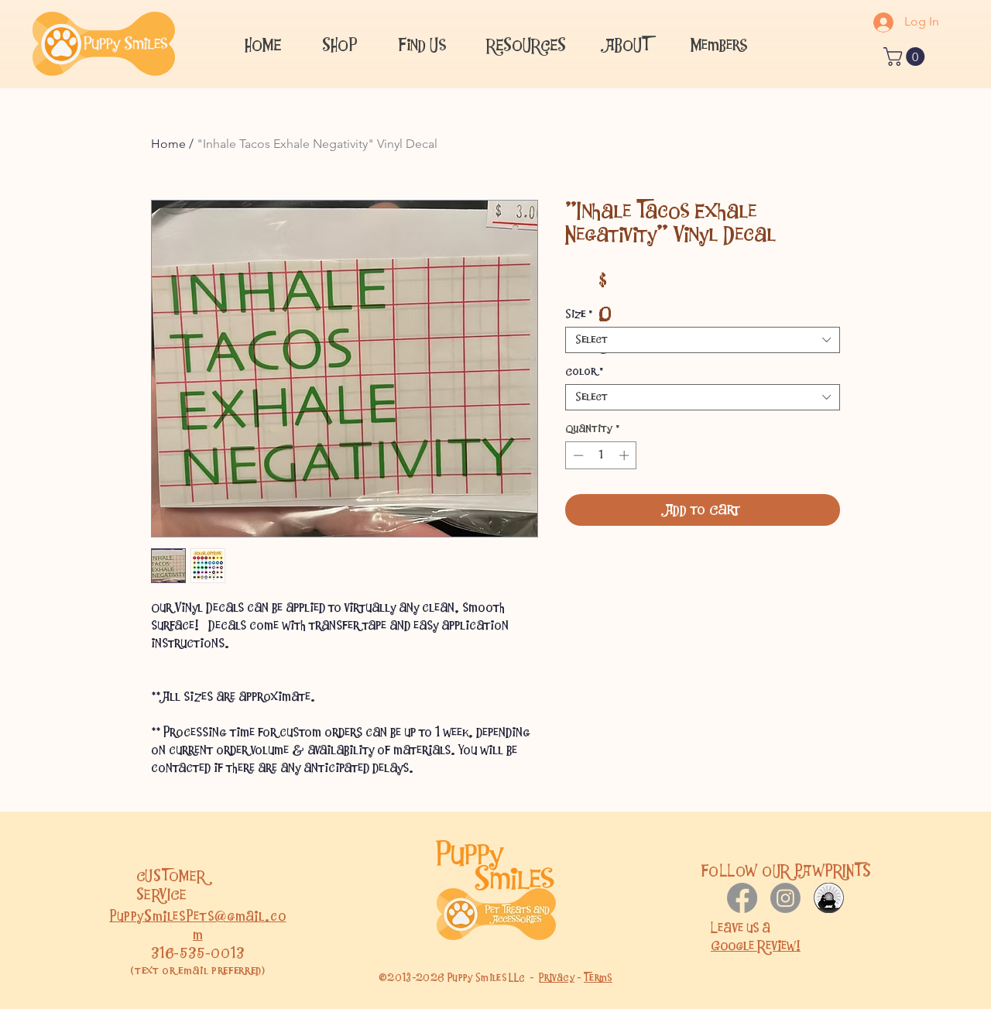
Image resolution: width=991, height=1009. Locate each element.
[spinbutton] (601, 455)
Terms (598, 977)
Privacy (556, 977)
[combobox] (702, 340)
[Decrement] (577, 455)
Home (168, 143)
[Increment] (625, 455)
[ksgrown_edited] (829, 898)
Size (578, 314)
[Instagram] (785, 898)
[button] (421, 43)
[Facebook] (742, 898)
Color (584, 372)
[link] (906, 56)
